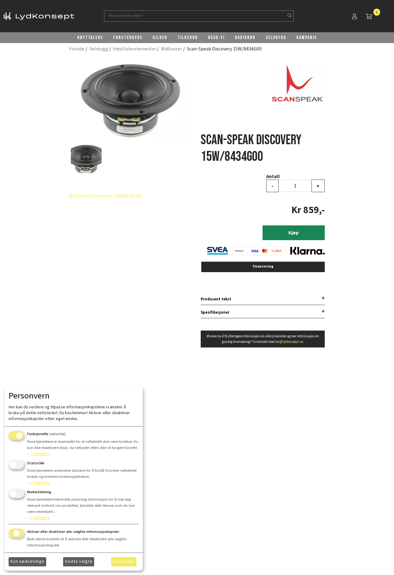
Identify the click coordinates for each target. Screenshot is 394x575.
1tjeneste (38, 454)
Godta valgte (79, 561)
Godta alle (124, 561)
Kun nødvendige (27, 561)
